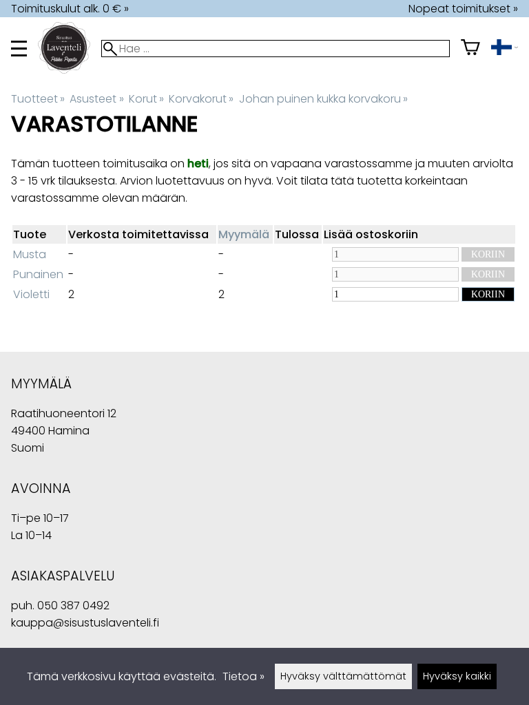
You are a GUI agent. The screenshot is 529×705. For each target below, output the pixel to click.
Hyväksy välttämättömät (343, 676)
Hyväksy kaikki (457, 676)
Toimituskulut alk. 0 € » (70, 9)
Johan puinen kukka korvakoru (323, 99)
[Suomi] (504, 48)
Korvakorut (201, 99)
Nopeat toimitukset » (463, 9)
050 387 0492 (73, 605)
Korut (146, 99)
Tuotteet (38, 99)
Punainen (38, 274)
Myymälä (243, 234)
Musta (29, 254)
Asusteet (96, 99)
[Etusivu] (69, 70)
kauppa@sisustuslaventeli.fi (85, 623)
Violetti (31, 294)
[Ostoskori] (470, 48)
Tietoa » (243, 676)
